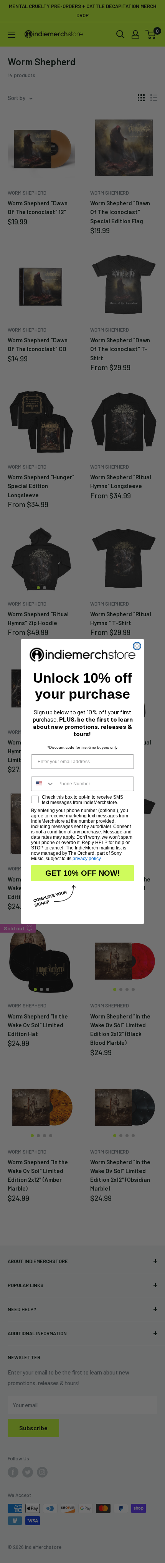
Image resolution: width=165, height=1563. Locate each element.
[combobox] (42, 784)
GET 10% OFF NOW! (82, 873)
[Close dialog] (137, 646)
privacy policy (87, 858)
